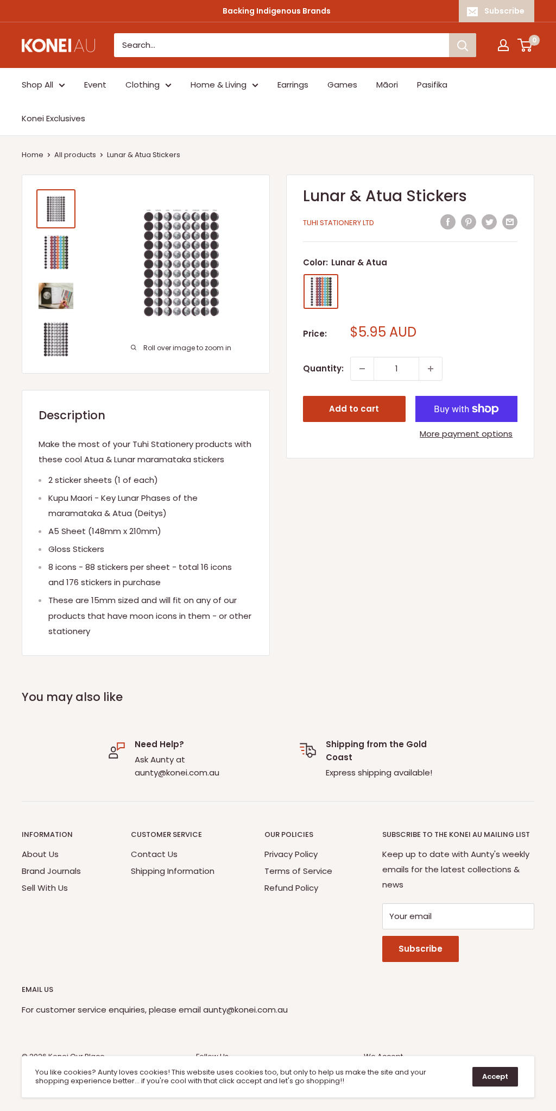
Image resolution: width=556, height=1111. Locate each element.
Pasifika (432, 84)
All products (75, 155)
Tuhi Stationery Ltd (338, 223)
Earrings (292, 84)
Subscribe (504, 10)
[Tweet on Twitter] (489, 221)
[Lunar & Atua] (321, 291)
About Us (40, 854)
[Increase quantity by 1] (430, 368)
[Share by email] (509, 221)
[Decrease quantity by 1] (362, 368)
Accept (495, 1076)
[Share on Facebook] (448, 221)
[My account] (503, 45)
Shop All (37, 84)
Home (32, 155)
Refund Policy (291, 887)
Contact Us (154, 854)
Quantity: (323, 368)
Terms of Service (298, 871)
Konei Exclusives (53, 118)
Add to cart (354, 408)
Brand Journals (51, 871)
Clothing (142, 84)
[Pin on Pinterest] (468, 221)
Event (95, 84)
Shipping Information (172, 871)
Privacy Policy (291, 854)
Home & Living (219, 84)
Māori (387, 84)
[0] (525, 45)
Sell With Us (45, 887)
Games (342, 84)
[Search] (462, 45)
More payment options (466, 433)
